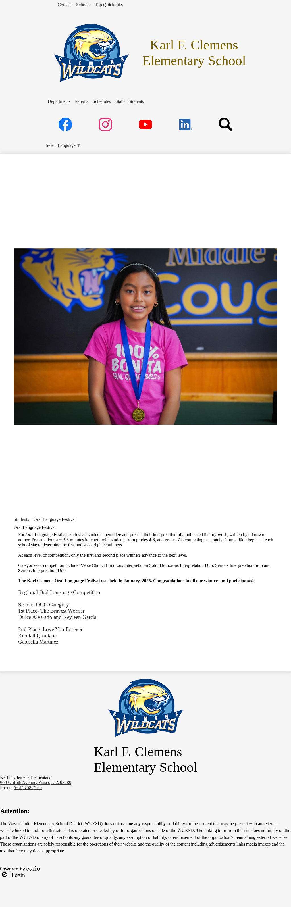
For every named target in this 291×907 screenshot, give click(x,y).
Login (12, 875)
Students (21, 519)
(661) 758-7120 (28, 787)
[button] (59, 101)
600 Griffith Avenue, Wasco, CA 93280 (35, 782)
